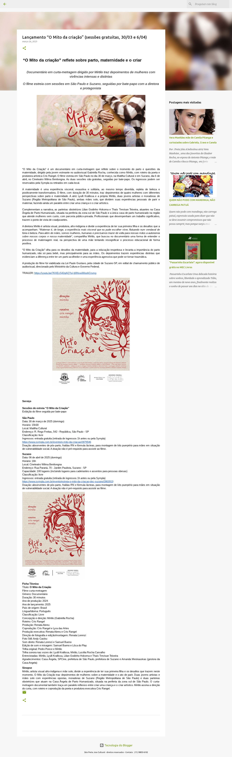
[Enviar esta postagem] (24, 693)
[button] (24, 48)
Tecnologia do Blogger (118, 745)
